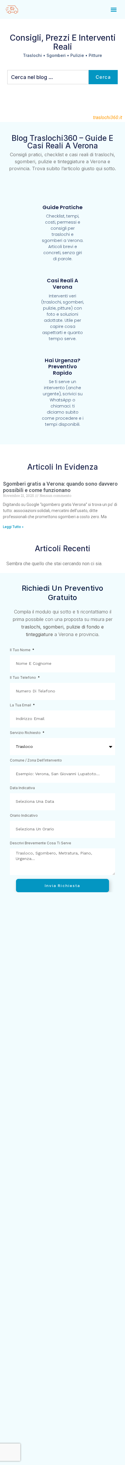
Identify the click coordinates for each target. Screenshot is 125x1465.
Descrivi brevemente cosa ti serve (40, 843)
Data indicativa (22, 788)
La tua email (21, 705)
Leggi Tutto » (13, 527)
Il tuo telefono (23, 678)
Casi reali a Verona (62, 283)
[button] (114, 9)
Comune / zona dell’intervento (36, 760)
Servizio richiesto (26, 733)
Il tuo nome (20, 650)
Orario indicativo (24, 816)
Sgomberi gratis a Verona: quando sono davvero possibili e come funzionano (60, 487)
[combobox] (48, 77)
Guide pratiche (62, 207)
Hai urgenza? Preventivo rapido (62, 366)
